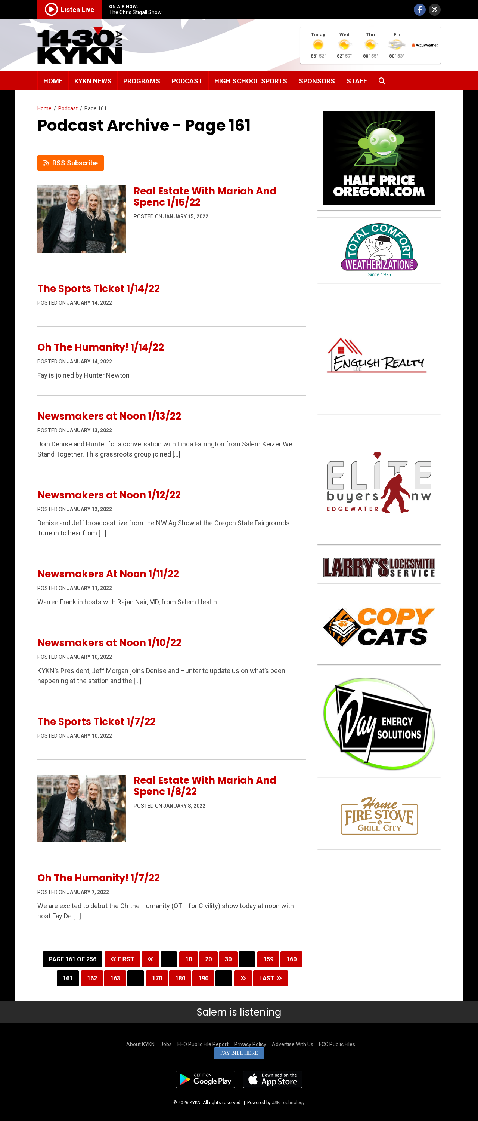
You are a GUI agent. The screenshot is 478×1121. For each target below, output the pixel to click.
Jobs (166, 1044)
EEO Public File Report (203, 1044)
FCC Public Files (337, 1044)
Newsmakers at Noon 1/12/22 (109, 495)
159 (268, 959)
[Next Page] (243, 978)
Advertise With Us (292, 1044)
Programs (141, 81)
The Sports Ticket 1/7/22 (96, 721)
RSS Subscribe (75, 163)
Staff (357, 81)
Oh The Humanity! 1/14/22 (100, 347)
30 (228, 959)
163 (115, 978)
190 (203, 978)
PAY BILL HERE (239, 1053)
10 (188, 959)
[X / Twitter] (435, 10)
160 (291, 959)
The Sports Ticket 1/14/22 (98, 288)
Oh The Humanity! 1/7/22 (98, 878)
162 (92, 978)
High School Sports (250, 81)
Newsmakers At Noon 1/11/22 (108, 574)
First (125, 959)
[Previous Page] (150, 959)
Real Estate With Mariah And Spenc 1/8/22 (205, 786)
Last (267, 978)
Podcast (187, 81)
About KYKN (140, 1044)
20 (208, 959)
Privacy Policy (250, 1044)
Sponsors (317, 81)
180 (180, 978)
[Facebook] (420, 10)
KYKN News (93, 81)
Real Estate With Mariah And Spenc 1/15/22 (205, 196)
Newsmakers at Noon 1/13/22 (109, 416)
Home (53, 81)
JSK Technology (288, 1102)
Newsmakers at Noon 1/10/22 (109, 642)
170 (157, 978)
